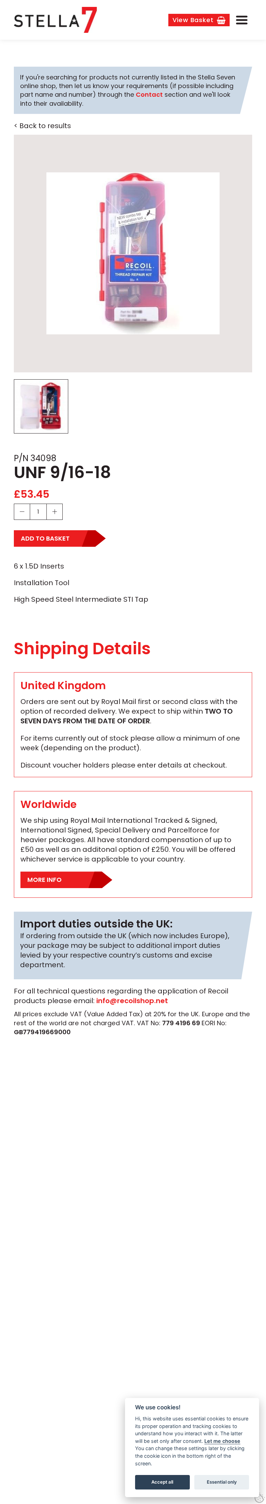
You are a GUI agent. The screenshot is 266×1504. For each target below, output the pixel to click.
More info (44, 879)
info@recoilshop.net (132, 1001)
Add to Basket (45, 538)
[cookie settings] (260, 1498)
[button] (241, 20)
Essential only (222, 1482)
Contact (149, 94)
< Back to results (42, 126)
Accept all (162, 1482)
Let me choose (222, 1441)
